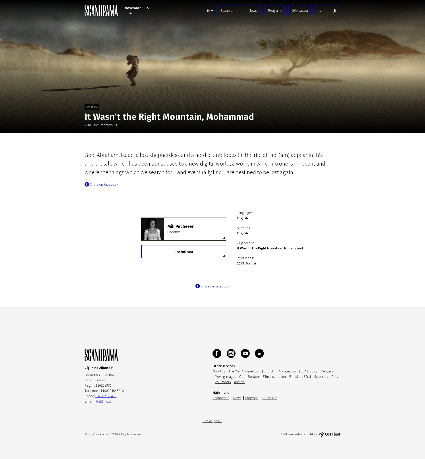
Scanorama (228, 10)
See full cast (183, 251)
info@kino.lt (102, 401)
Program (274, 10)
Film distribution (274, 376)
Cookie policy (212, 421)
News (253, 10)
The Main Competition (244, 371)
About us (218, 371)
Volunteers (223, 382)
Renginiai (327, 371)
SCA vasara (300, 10)
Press (335, 376)
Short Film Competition (280, 371)
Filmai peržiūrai (300, 376)
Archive (239, 382)
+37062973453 (105, 396)
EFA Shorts (92, 106)
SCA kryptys (309, 371)
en (209, 10)
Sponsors (321, 376)
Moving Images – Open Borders (237, 376)
